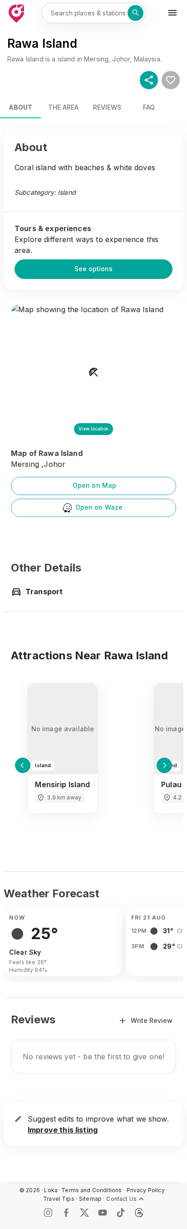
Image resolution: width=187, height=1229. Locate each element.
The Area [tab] (63, 107)
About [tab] (20, 107)
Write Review (151, 1020)
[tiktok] (121, 1213)
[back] (22, 765)
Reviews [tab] (107, 107)
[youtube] (103, 1213)
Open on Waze (99, 507)
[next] (164, 765)
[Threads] (139, 1213)
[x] (84, 1213)
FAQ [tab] (149, 107)
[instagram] (48, 1213)
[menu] (172, 13)
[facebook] (66, 1213)
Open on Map (95, 485)
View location (93, 428)
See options (93, 269)
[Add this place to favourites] (171, 80)
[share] (149, 80)
